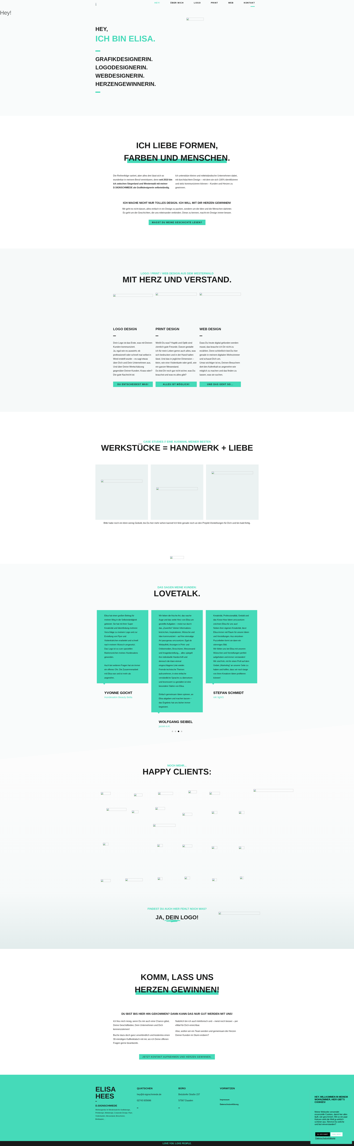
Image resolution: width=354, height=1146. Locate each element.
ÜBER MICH (177, 3)
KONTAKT (249, 3)
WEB (231, 3)
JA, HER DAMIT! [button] (322, 1134)
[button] (177, 222)
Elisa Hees (105, 1092)
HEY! (157, 3)
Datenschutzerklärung (229, 1104)
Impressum (225, 1100)
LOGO (197, 3)
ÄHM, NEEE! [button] (336, 1134)
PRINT (214, 3)
